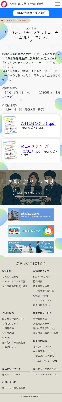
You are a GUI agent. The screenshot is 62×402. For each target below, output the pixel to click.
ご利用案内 (8, 313)
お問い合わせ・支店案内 (31, 13)
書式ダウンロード (11, 369)
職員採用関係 (40, 341)
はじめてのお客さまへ (13, 319)
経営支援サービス (42, 313)
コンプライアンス (42, 300)
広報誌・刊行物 (41, 296)
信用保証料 (8, 338)
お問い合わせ (9, 382)
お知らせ (11, 20)
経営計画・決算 (41, 286)
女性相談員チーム (42, 323)
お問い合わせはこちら (30, 193)
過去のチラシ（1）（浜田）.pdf (36, 149)
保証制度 (6, 271)
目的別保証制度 (10, 277)
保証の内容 (8, 333)
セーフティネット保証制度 (15, 281)
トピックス (23, 20)
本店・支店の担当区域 (13, 388)
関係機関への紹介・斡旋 (46, 333)
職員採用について (42, 347)
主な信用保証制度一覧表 (15, 286)
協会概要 (37, 281)
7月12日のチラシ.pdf (38, 123)
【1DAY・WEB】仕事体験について (46, 361)
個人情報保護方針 (42, 305)
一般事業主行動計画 (43, 291)
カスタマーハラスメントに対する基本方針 (46, 374)
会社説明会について (43, 351)
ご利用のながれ (10, 323)
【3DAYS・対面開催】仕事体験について (46, 356)
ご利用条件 (8, 328)
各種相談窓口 (9, 347)
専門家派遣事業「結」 (44, 328)
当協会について (41, 271)
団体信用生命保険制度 (13, 342)
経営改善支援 (40, 319)
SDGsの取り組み (41, 277)
